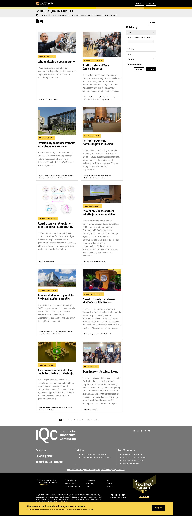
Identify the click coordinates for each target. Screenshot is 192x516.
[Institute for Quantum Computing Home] (37, 15)
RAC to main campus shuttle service (134, 457)
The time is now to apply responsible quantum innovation (98, 142)
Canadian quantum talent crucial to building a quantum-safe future (99, 212)
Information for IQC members (132, 454)
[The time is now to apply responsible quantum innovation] (102, 119)
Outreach (87, 97)
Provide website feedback (131, 463)
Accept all (158, 508)
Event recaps (95, 97)
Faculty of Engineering (107, 97)
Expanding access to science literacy (100, 371)
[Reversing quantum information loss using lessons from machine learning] (57, 200)
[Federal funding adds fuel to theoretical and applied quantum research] (57, 121)
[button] (139, 3)
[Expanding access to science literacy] (102, 352)
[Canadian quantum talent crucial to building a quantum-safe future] (102, 194)
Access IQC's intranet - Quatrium (133, 460)
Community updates (45, 331)
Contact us (41, 450)
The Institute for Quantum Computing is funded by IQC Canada (96, 469)
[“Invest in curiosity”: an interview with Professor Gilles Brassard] (102, 280)
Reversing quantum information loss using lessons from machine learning (55, 225)
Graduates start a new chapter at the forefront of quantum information (56, 297)
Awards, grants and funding (48, 175)
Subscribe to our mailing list (49, 461)
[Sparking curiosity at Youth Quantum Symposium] (102, 44)
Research (42, 99)
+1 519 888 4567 (43, 484)
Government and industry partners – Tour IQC (96, 457)
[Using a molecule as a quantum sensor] (57, 42)
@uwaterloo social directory (117, 498)
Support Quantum (44, 456)
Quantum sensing (52, 99)
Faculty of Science (106, 99)
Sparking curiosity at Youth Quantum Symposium (96, 67)
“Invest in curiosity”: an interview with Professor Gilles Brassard (99, 300)
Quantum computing (90, 175)
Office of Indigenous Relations (63, 501)
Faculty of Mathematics (91, 99)
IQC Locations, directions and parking (94, 454)
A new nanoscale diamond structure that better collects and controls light (56, 371)
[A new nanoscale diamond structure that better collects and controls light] (57, 352)
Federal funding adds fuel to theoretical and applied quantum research (57, 144)
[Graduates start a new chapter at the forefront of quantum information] (57, 278)
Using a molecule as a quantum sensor (56, 61)
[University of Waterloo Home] (44, 4)
